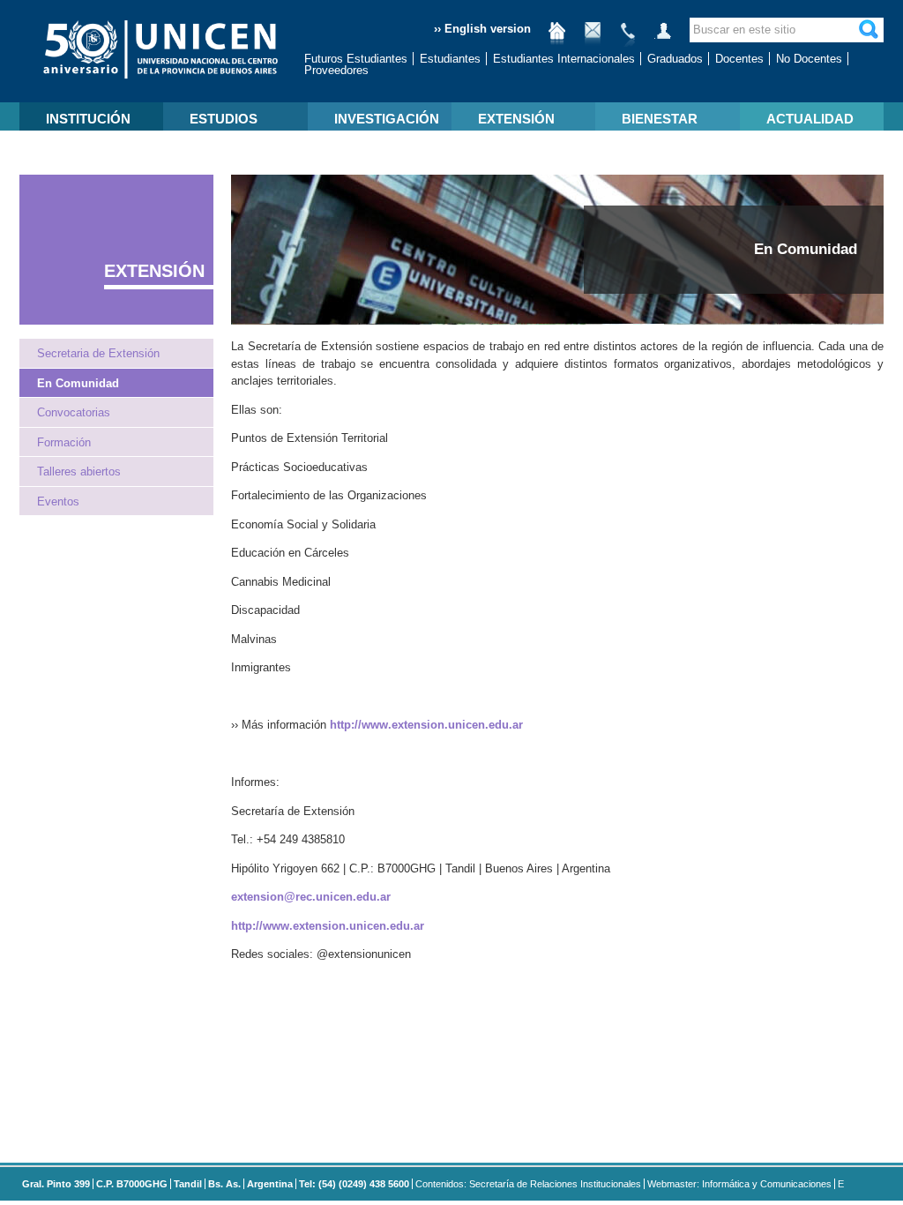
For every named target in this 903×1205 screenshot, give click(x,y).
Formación (64, 442)
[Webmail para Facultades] (592, 37)
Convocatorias (73, 412)
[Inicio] (557, 37)
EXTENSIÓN (516, 118)
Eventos (58, 501)
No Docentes (809, 58)
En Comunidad (78, 383)
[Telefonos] (628, 37)
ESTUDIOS (223, 118)
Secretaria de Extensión (98, 353)
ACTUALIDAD (810, 118)
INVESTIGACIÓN (386, 118)
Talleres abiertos (79, 471)
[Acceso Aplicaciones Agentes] (663, 37)
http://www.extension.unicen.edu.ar (426, 724)
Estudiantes (450, 58)
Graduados (675, 58)
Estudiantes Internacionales (564, 58)
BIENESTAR (660, 118)
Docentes (739, 58)
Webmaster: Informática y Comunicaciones (739, 1184)
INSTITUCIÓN (88, 118)
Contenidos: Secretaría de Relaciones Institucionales (528, 1184)
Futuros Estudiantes (355, 58)
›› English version (482, 28)
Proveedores (336, 70)
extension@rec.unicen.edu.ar (311, 896)
